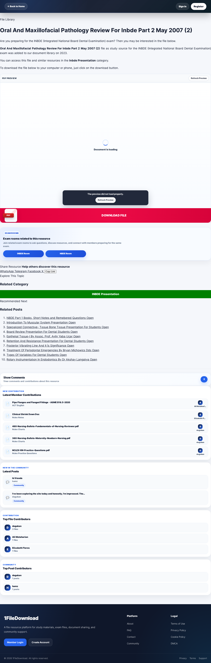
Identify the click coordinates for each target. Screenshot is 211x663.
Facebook (35, 271)
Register (199, 6)
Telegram (21, 271)
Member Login (15, 642)
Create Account (40, 642)
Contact (131, 636)
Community (19, 485)
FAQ (129, 630)
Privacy (183, 658)
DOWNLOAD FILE (114, 215)
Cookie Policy (178, 636)
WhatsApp (7, 271)
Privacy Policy (178, 630)
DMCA (174, 643)
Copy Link (50, 271)
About (130, 623)
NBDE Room (66, 253)
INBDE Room (23, 253)
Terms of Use (178, 623)
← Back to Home (16, 6)
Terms (193, 658)
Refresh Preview (199, 78)
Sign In (182, 6)
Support (203, 658)
